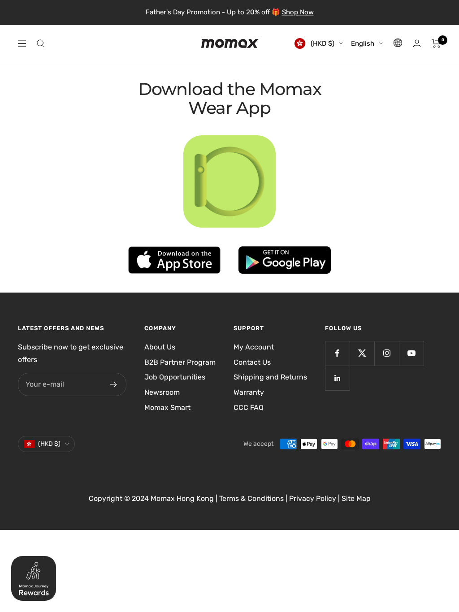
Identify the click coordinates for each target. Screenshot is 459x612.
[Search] (41, 43)
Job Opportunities (174, 377)
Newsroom (162, 392)
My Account (254, 347)
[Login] (417, 43)
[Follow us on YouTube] (411, 353)
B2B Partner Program (180, 362)
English (362, 43)
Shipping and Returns (270, 377)
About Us (159, 347)
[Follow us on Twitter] (362, 353)
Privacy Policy (312, 498)
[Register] (113, 384)
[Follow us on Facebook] (337, 353)
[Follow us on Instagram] (386, 353)
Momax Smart (167, 407)
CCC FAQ (249, 407)
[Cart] (436, 43)
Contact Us (252, 362)
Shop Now (298, 12)
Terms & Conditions (251, 498)
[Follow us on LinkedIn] (337, 378)
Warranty (249, 392)
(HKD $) (321, 43)
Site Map (356, 498)
